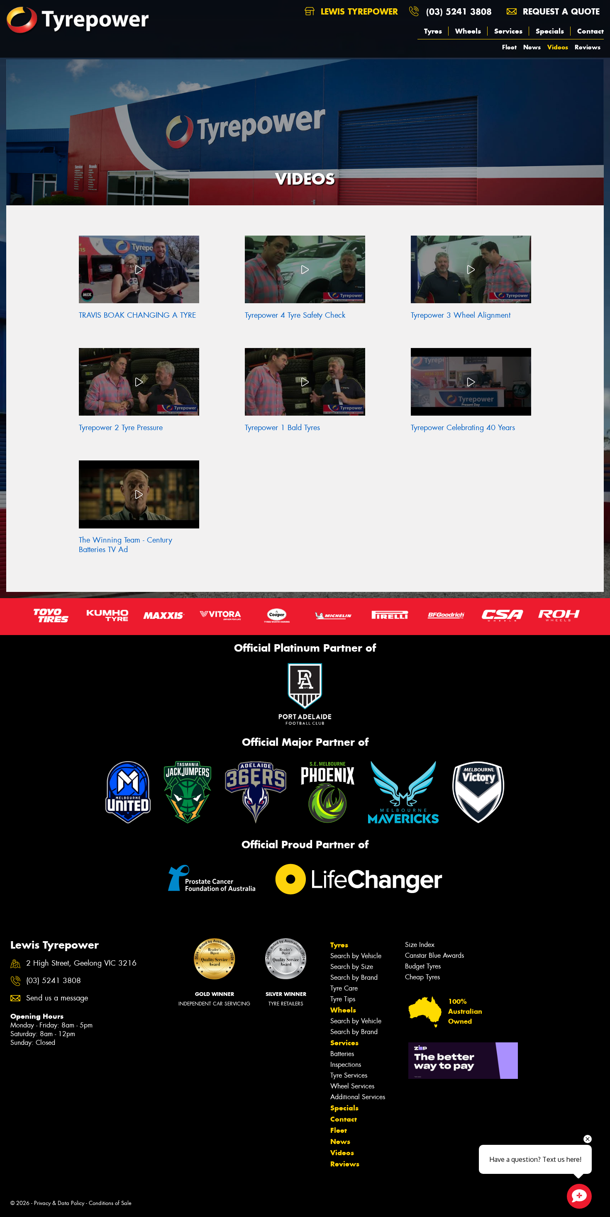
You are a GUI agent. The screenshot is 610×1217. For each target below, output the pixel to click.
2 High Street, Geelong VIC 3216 (81, 963)
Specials (550, 31)
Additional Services (357, 1097)
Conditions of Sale (110, 1203)
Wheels (468, 31)
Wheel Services (352, 1086)
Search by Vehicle (355, 956)
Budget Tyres (423, 966)
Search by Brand (354, 977)
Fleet (509, 47)
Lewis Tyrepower (358, 11)
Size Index (419, 944)
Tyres (433, 31)
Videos (557, 47)
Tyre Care (344, 988)
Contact (590, 31)
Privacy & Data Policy (59, 1203)
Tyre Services (348, 1075)
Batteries (342, 1053)
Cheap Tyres (422, 977)
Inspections (345, 1064)
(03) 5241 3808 (459, 11)
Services (508, 31)
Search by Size (351, 966)
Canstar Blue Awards (434, 955)
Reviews (587, 47)
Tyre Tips (342, 999)
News (532, 47)
